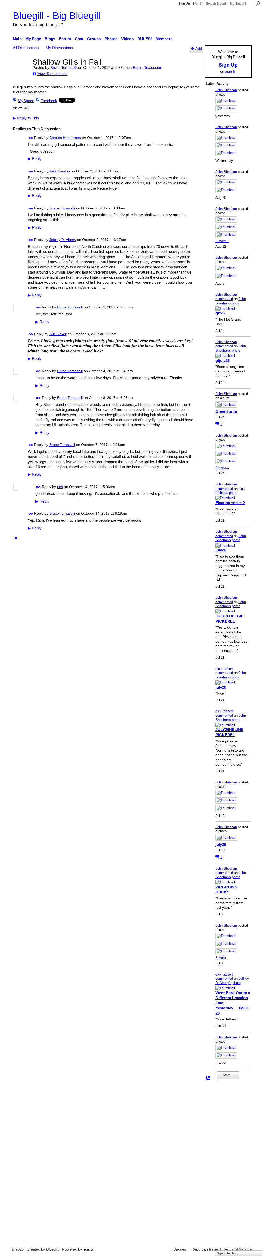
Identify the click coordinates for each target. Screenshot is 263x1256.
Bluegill (52, 1249)
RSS (15, 539)
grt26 (220, 313)
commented (224, 299)
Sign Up (184, 3)
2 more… (222, 241)
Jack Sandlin (59, 171)
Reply (35, 159)
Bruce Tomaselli (63, 67)
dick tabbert (224, 669)
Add (198, 49)
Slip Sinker (58, 334)
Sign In (197, 3)
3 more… (222, 958)
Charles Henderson (65, 138)
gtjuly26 (222, 360)
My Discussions (59, 47)
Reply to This (26, 118)
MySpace (26, 101)
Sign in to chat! (227, 1253)
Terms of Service (237, 1249)
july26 (220, 550)
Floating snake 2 (230, 503)
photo (236, 303)
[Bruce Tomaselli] (21, 71)
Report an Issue (204, 1249)
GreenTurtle (226, 411)
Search (258, 3)
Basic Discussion (147, 67)
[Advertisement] (221, 1161)
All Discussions (26, 47)
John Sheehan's (230, 301)
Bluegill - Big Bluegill (56, 15)
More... (228, 1075)
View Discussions (52, 73)
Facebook (49, 101)
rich (60, 487)
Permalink (30, 138)
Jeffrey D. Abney (62, 240)
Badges (179, 1249)
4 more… (222, 468)
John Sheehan (226, 90)
